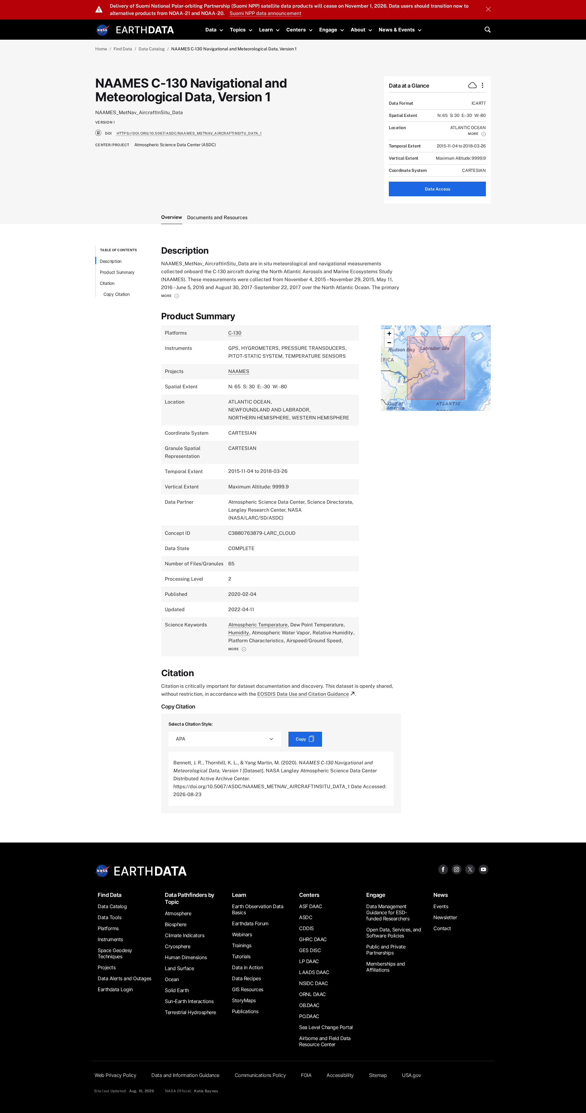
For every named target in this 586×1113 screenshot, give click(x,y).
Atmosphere (178, 913)
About (358, 30)
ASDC (305, 917)
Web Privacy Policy (115, 1075)
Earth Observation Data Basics (257, 909)
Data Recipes (246, 978)
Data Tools (109, 917)
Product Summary (117, 272)
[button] (477, 134)
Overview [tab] (171, 217)
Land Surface (179, 968)
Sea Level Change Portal (326, 1027)
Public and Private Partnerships (385, 950)
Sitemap (378, 1075)
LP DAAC (309, 961)
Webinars (242, 934)
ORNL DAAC (312, 994)
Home (101, 48)
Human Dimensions (186, 957)
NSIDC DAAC (313, 983)
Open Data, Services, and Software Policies (393, 932)
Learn (266, 30)
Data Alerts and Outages (124, 978)
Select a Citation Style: (190, 724)
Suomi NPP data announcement (265, 13)
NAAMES (238, 371)
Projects (106, 967)
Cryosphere (177, 946)
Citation (107, 283)
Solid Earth (177, 990)
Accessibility (340, 1075)
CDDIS (306, 928)
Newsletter (445, 917)
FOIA (306, 1075)
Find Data (123, 48)
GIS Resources (247, 989)
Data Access (437, 189)
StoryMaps (244, 1000)
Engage (328, 30)
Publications (245, 1011)
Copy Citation (116, 294)
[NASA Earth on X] (470, 869)
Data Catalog (152, 48)
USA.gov (411, 1075)
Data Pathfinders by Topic (189, 898)
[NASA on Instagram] (456, 869)
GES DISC (310, 950)
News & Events (397, 30)
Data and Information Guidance (185, 1075)
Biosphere (175, 924)
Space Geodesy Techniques (115, 953)
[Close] (488, 9)
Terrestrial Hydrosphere (190, 1012)
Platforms (108, 928)
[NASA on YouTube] (483, 869)
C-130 (234, 333)
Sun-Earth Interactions (189, 1001)
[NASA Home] (102, 30)
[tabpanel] (293, 529)
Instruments (110, 939)
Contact (442, 928)
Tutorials (241, 956)
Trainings (241, 945)
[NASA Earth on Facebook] (443, 869)
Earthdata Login (115, 989)
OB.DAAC (309, 1005)
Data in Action (247, 967)
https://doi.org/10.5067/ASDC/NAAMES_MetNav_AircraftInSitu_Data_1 (189, 133)
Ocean (172, 979)
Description (110, 261)
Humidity (238, 633)
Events (440, 906)
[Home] (145, 29)
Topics (238, 30)
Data (210, 30)
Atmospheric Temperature (258, 625)
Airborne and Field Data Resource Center (325, 1041)
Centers (296, 30)
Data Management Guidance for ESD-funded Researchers (387, 912)
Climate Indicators (184, 935)
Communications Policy (260, 1075)
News (440, 895)
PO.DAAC (309, 1016)
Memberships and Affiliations (385, 967)
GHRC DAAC (313, 939)
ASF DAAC (310, 906)
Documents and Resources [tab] (217, 217)
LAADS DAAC (314, 972)
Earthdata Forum (250, 923)
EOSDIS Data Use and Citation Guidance (303, 694)
